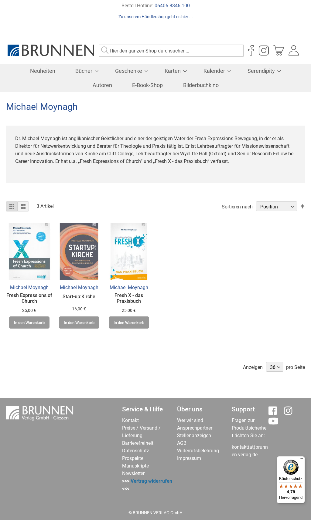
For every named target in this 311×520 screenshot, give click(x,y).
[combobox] (171, 51)
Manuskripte (135, 466)
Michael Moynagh (29, 287)
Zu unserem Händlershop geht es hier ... (155, 16)
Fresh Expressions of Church (29, 298)
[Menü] (301, 460)
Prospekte (132, 458)
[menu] (155, 78)
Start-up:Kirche (79, 296)
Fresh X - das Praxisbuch (128, 298)
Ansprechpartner (194, 428)
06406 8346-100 (172, 5)
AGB (181, 443)
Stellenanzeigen (194, 435)
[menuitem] (42, 71)
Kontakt (130, 420)
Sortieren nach (237, 207)
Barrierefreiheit (137, 443)
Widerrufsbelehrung (198, 451)
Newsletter (133, 473)
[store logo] (51, 50)
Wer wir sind (190, 420)
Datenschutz (135, 451)
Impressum (189, 458)
